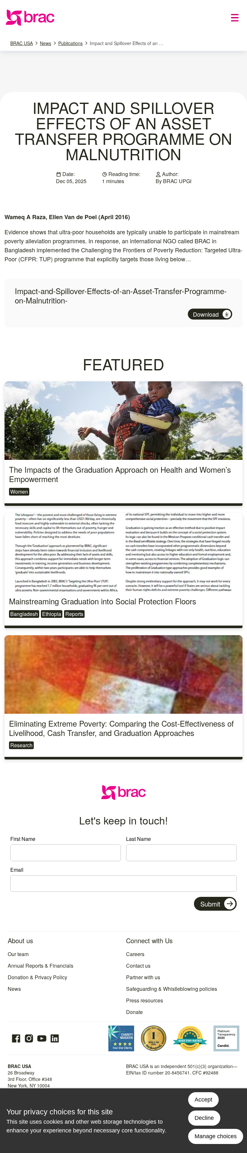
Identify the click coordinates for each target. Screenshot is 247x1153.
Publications (70, 43)
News (45, 43)
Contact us (138, 965)
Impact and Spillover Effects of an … (126, 43)
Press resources (144, 1000)
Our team (18, 954)
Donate (134, 1012)
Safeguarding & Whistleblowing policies (171, 988)
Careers (135, 954)
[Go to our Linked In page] (54, 1038)
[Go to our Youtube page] (41, 1038)
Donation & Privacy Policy (37, 977)
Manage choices (216, 1136)
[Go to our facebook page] (16, 1038)
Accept (203, 1099)
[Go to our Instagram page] (28, 1038)
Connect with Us (149, 940)
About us (20, 940)
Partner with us (143, 977)
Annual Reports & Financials (40, 965)
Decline (204, 1118)
